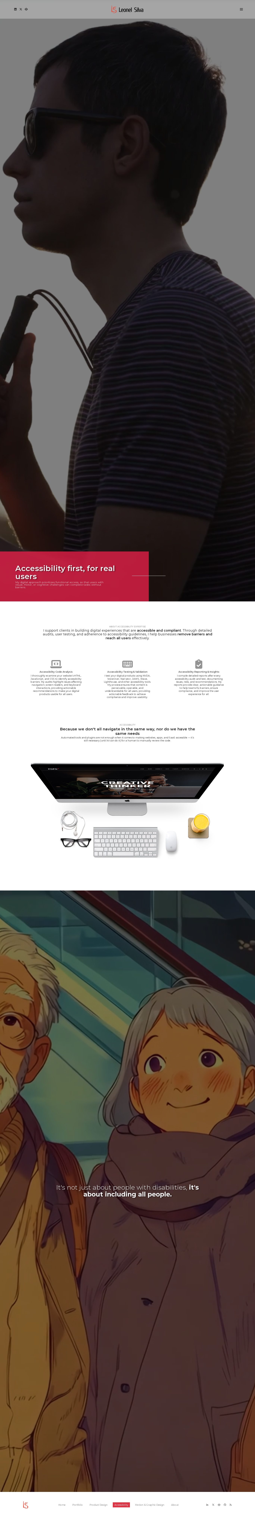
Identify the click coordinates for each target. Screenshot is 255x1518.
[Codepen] (25, 9)
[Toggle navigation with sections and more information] (240, 9)
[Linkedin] (14, 9)
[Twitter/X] (19, 9)
